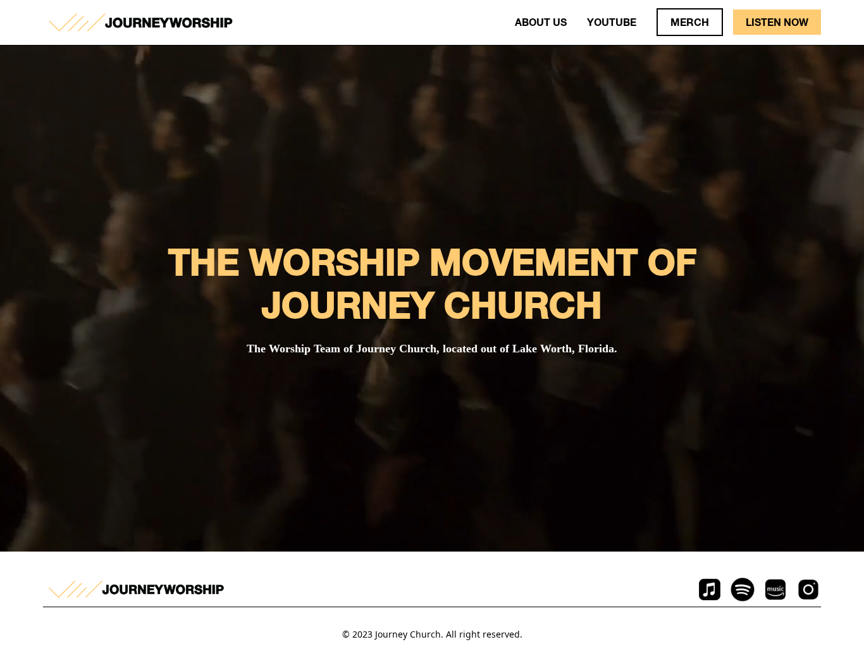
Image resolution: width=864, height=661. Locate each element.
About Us (541, 22)
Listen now (777, 22)
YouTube (611, 22)
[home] (140, 22)
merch (689, 22)
